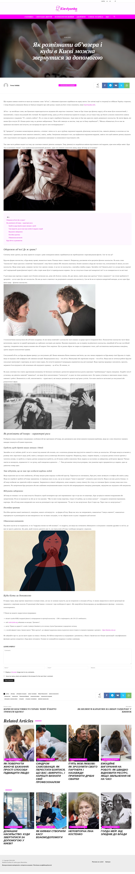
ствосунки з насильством (10, 698)
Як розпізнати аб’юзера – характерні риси (19, 223)
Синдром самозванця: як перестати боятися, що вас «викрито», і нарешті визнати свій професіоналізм (50, 773)
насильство (7, 696)
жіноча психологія (53, 693)
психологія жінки (35, 696)
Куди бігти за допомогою (14, 240)
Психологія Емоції (24, 696)
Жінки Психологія (42, 693)
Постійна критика (14, 234)
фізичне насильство (43, 698)
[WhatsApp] (127, 85)
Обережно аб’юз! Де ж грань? (15, 220)
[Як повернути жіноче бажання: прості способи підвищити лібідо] (19, 743)
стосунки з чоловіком (31, 698)
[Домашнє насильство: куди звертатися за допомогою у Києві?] (19, 810)
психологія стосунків (46, 696)
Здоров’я (81, 17)
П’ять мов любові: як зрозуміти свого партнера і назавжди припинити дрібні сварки (82, 771)
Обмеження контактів (15, 237)
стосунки (21, 698)
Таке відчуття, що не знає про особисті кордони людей (26, 229)
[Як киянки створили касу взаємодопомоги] (51, 810)
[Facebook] (115, 1)
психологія (15, 696)
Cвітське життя (44, 17)
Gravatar (14, 672)
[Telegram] (110, 85)
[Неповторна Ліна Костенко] (83, 810)
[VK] (116, 85)
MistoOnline (24, 862)
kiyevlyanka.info (89, 105)
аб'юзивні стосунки (21, 693)
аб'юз (7, 693)
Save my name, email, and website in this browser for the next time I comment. (29, 676)
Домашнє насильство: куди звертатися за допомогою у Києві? (17, 837)
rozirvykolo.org (13, 622)
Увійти (103, 1)
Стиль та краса (95, 17)
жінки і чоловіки (32, 693)
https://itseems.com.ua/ (108, 630)
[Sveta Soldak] (7, 85)
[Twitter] (121, 85)
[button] (114, 17)
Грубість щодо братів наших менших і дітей (22, 226)
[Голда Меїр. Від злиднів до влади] (116, 810)
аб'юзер (13, 693)
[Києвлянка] (67, 8)
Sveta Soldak (14, 85)
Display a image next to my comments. (20, 672)
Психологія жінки (64, 17)
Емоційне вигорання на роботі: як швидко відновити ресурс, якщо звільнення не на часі (116, 771)
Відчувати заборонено (16, 232)
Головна (29, 17)
